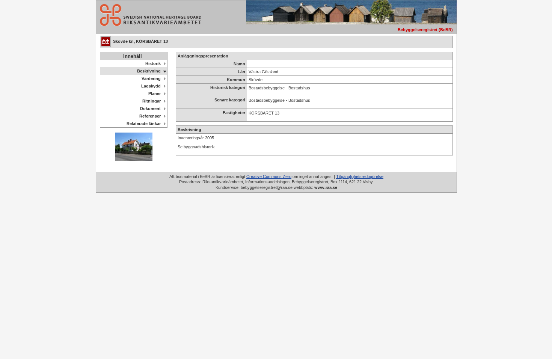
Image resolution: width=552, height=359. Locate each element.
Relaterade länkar (144, 123)
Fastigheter (234, 112)
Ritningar (151, 101)
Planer (154, 93)
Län (241, 71)
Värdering (151, 78)
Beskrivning (149, 71)
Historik (153, 63)
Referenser (150, 116)
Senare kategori (229, 100)
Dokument (150, 108)
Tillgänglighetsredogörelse (359, 176)
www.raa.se (325, 187)
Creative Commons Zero (268, 176)
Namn (239, 64)
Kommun (236, 79)
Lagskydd (151, 86)
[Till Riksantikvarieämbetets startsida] (148, 24)
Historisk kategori (227, 87)
